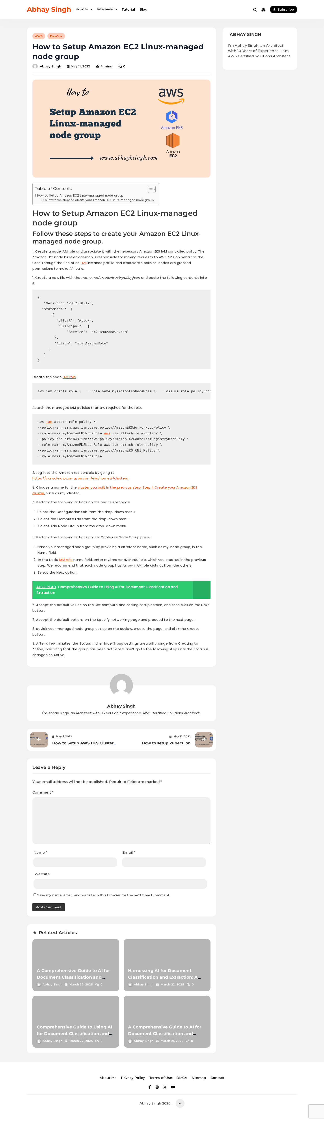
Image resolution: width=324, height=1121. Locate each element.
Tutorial (128, 9)
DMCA (181, 1078)
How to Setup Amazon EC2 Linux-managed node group (80, 195)
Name (40, 852)
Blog (143, 9)
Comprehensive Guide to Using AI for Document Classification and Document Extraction (74, 1033)
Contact (217, 1078)
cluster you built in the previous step (109, 487)
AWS (39, 36)
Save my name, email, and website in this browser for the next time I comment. (103, 895)
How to (82, 9)
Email (128, 852)
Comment (43, 792)
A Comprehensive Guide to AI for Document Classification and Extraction (73, 977)
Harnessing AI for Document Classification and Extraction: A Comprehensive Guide (163, 977)
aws (107, 433)
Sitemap (199, 1078)
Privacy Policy (133, 1078)
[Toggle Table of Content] (150, 189)
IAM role (69, 377)
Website (42, 874)
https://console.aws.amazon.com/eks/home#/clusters (80, 478)
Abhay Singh (49, 9)
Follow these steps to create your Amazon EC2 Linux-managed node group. (99, 200)
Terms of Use (160, 1078)
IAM (83, 262)
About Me (108, 1078)
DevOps (56, 36)
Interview (105, 9)
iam (49, 422)
